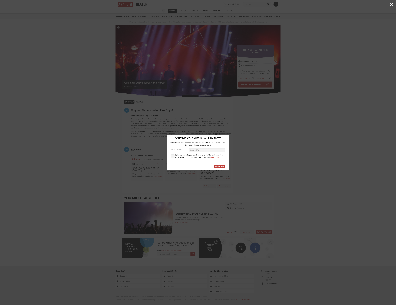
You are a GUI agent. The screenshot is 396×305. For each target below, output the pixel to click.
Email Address (176, 150)
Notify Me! (219, 166)
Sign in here (214, 157)
